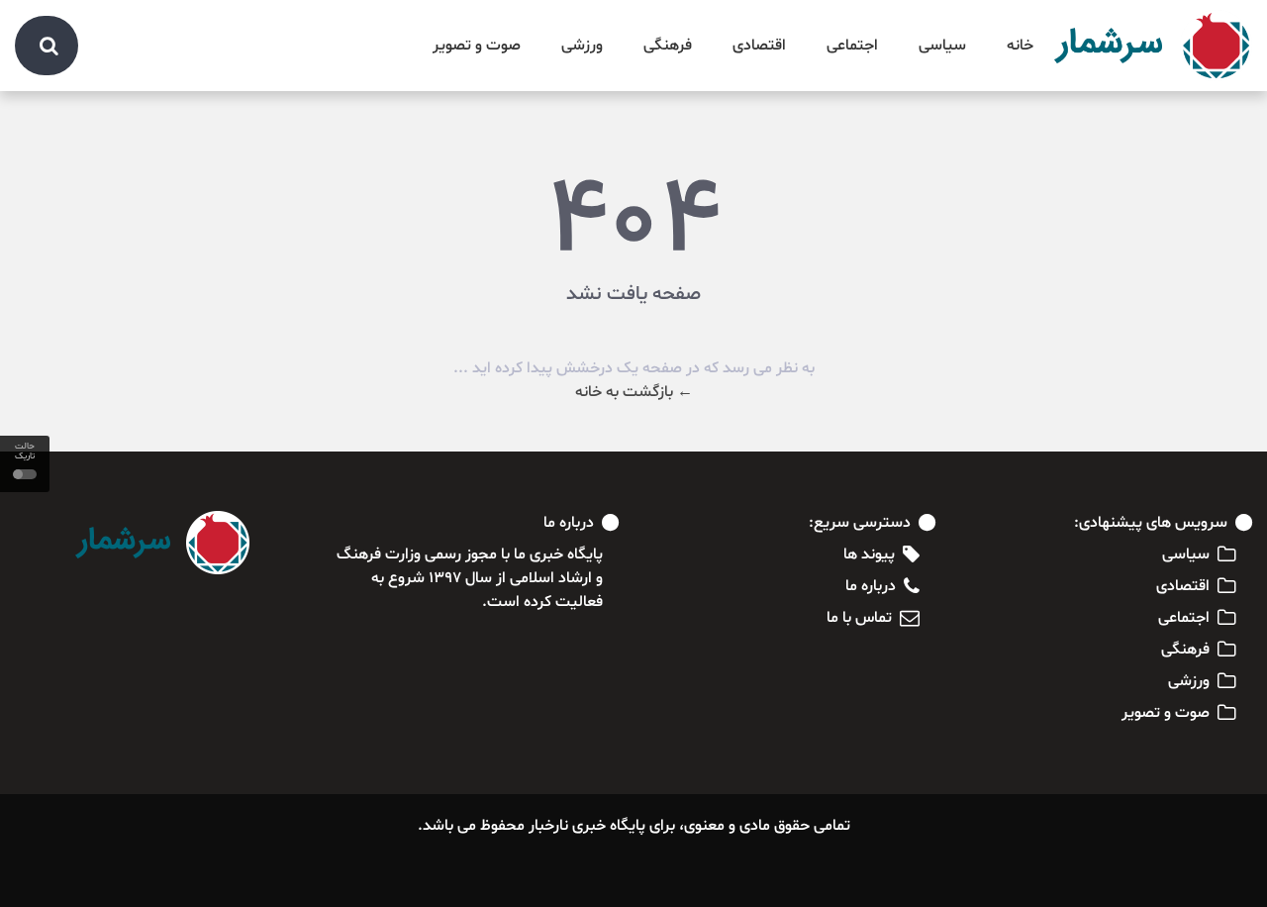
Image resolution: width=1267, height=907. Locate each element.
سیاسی (942, 45)
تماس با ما (859, 618)
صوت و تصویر (477, 45)
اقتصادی (759, 45)
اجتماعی (852, 45)
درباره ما (870, 586)
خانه (1020, 45)
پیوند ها (869, 554)
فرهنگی (667, 45)
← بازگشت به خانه (634, 392)
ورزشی (582, 45)
